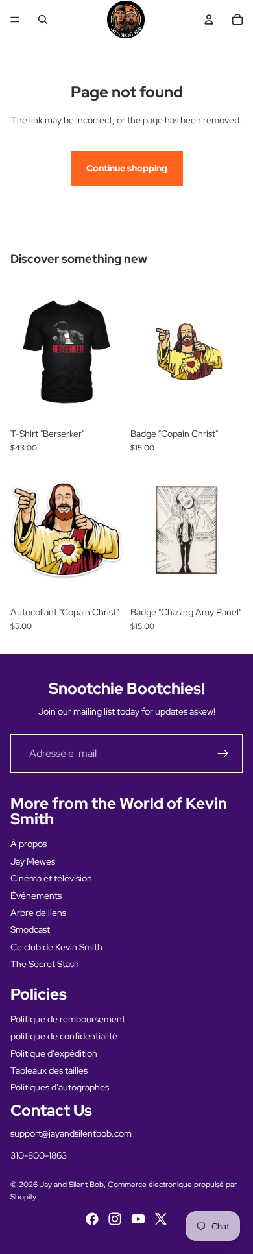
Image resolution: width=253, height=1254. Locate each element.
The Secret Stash (44, 964)
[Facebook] (92, 1219)
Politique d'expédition (53, 1053)
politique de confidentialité (63, 1036)
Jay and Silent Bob (72, 1184)
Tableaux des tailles (49, 1070)
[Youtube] (138, 1219)
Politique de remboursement (67, 1019)
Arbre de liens (38, 912)
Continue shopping (126, 168)
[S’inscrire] (223, 753)
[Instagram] (115, 1219)
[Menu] (15, 19)
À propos (28, 844)
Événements (36, 896)
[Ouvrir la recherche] (43, 19)
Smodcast (30, 929)
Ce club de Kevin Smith (56, 947)
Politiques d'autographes (59, 1087)
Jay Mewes (32, 861)
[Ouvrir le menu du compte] (209, 19)
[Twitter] (161, 1219)
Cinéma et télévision (51, 878)
